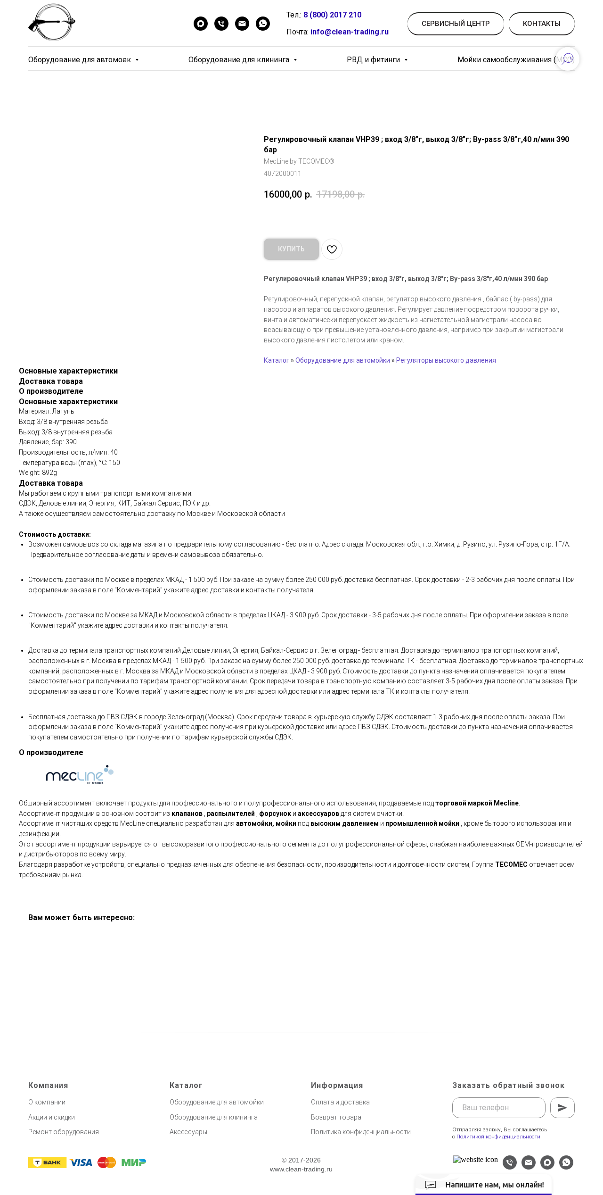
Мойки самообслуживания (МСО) (516, 59)
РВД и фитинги (374, 59)
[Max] (201, 24)
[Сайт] (475, 1159)
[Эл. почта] (529, 1167)
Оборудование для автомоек (80, 59)
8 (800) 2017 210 (332, 14)
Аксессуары (188, 1132)
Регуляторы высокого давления (446, 360)
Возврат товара (336, 1117)
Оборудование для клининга (239, 59)
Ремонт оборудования (63, 1132)
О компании (46, 1102)
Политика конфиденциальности (361, 1132)
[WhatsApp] (263, 24)
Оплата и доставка (340, 1102)
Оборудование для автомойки (342, 360)
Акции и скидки (51, 1117)
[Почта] (242, 24)
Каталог (276, 360)
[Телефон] (221, 24)
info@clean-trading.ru (349, 31)
